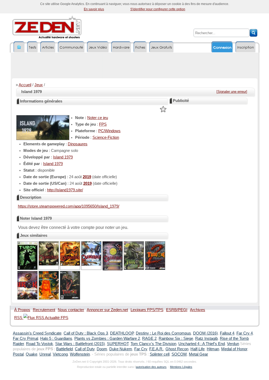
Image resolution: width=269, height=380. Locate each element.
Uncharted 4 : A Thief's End (201, 344)
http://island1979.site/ (65, 190)
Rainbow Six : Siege (176, 338)
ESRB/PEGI (176, 310)
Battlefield (64, 349)
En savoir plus (94, 9)
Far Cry (140, 349)
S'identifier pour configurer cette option (157, 9)
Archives (197, 310)
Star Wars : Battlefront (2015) (80, 344)
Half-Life (197, 349)
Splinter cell (159, 354)
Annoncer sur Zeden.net (107, 310)
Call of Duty (85, 349)
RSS (18, 318)
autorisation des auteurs (151, 366)
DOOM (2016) (205, 333)
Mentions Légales (181, 366)
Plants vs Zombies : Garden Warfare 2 (107, 338)
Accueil (25, 85)
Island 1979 (63, 157)
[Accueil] (19, 47)
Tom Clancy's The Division (153, 344)
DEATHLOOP (122, 333)
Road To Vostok (39, 344)
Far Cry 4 (244, 333)
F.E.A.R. (156, 349)
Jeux (38, 85)
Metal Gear (198, 354)
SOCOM (179, 354)
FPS (103, 124)
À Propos (22, 310)
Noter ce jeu (97, 118)
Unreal (45, 354)
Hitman (213, 349)
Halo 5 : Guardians (56, 338)
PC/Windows (109, 131)
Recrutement (44, 310)
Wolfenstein (80, 354)
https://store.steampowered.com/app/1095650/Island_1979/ (68, 206)
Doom (102, 349)
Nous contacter (71, 310)
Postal (18, 354)
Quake (31, 354)
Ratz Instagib (206, 338)
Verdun (233, 344)
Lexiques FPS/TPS (147, 310)
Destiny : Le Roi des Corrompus (163, 333)
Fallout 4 (227, 333)
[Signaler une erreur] (231, 92)
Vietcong (60, 354)
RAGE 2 (149, 338)
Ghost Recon (176, 349)
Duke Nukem (120, 349)
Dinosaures (77, 144)
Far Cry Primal (25, 338)
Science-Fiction (105, 137)
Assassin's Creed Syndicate (37, 333)
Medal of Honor (234, 349)
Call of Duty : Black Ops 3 (86, 333)
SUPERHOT (117, 344)
